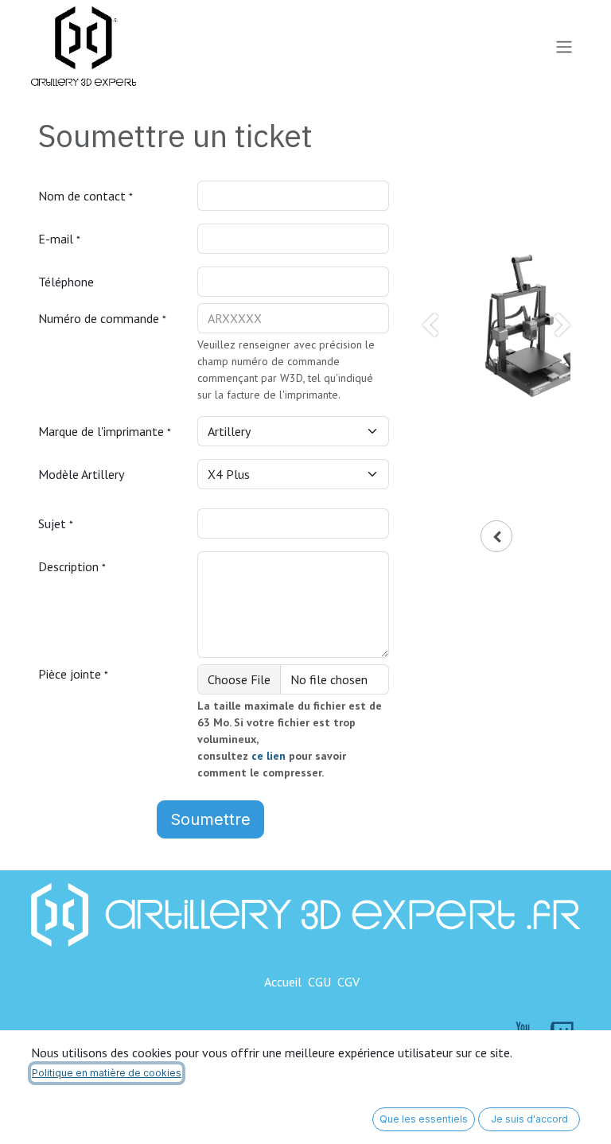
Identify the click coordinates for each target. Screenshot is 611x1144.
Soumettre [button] (210, 819)
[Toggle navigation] (564, 46)
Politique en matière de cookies (106, 1073)
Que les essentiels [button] (423, 1119)
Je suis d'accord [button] (529, 1119)
